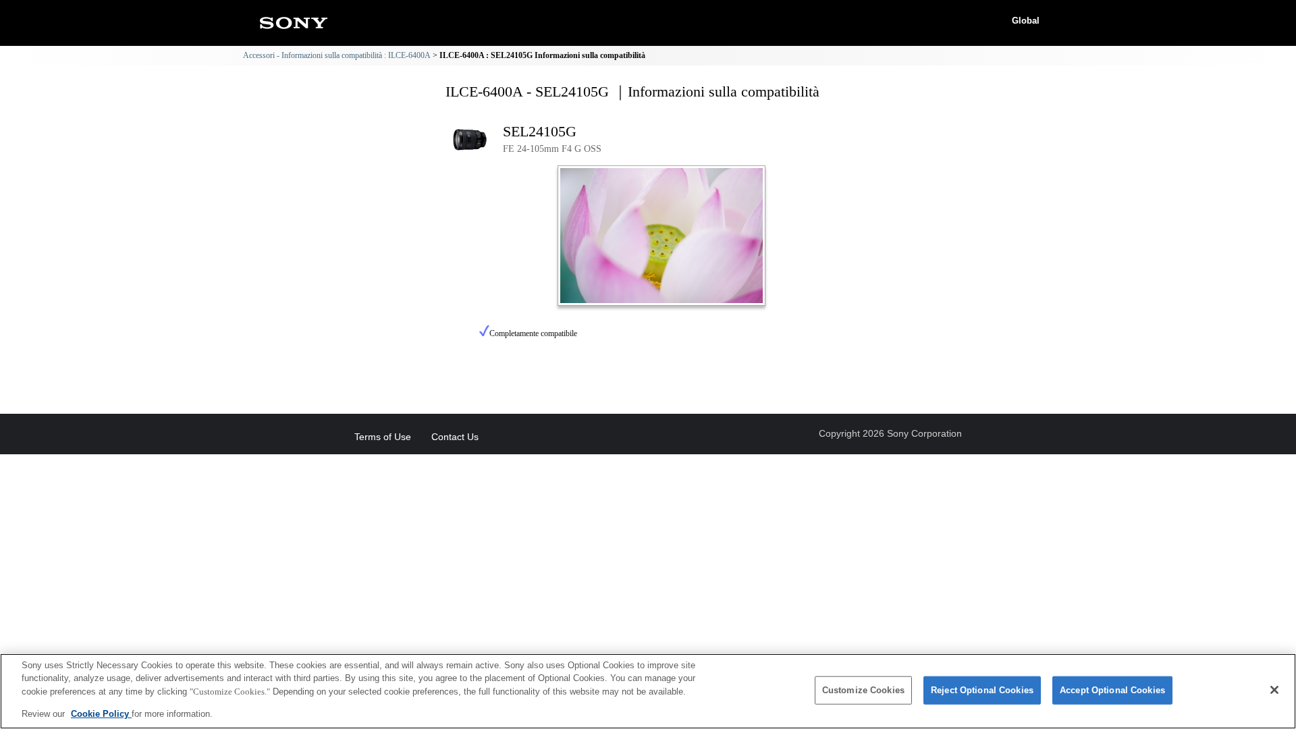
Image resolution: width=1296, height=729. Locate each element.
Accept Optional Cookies (1112, 690)
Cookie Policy (101, 713)
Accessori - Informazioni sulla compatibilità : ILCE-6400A (337, 55)
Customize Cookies (863, 690)
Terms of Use (382, 436)
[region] (648, 691)
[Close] (1274, 690)
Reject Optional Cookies (982, 690)
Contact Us (455, 436)
